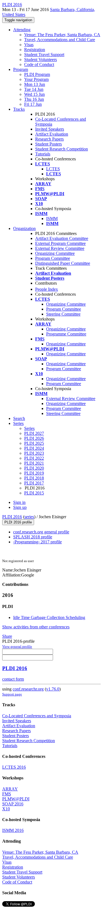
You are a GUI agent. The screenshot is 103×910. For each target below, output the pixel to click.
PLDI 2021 (34, 463)
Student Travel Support (44, 54)
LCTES (53, 168)
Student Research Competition (61, 149)
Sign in (19, 502)
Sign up (20, 507)
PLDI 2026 (34, 438)
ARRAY (10, 789)
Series (29, 428)
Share (7, 636)
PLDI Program (37, 74)
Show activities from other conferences (35, 627)
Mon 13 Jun (34, 84)
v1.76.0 (52, 689)
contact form (13, 679)
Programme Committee (66, 334)
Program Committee (52, 258)
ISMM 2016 (13, 830)
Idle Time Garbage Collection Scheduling (49, 617)
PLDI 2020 (34, 468)
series (29, 516)
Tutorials (42, 154)
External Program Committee (60, 243)
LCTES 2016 (14, 767)
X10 (6, 808)
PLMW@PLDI (15, 799)
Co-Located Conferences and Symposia (36, 715)
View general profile (17, 646)
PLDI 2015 (34, 493)
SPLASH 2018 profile (32, 537)
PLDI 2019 (34, 473)
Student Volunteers (40, 59)
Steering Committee (63, 314)
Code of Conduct (39, 64)
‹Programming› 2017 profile (37, 541)
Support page (12, 694)
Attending (21, 29)
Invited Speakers (49, 129)
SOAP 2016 (12, 803)
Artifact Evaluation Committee (61, 238)
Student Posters (48, 144)
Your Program (36, 79)
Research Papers (49, 139)
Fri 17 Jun (33, 104)
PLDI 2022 (34, 458)
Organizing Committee (55, 253)
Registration (34, 49)
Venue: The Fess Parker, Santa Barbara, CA (62, 34)
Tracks (19, 109)
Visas (29, 44)
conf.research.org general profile (41, 532)
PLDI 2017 (34, 483)
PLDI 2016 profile (18, 522)
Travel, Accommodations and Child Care (59, 39)
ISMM (52, 218)
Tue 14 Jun (33, 89)
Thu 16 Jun (34, 99)
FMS (6, 794)
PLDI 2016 (12, 516)
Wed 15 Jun (34, 94)
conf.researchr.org (28, 689)
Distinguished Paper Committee (62, 263)
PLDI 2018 (34, 478)
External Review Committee (59, 248)
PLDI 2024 (34, 448)
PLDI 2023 (34, 453)
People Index (46, 289)
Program (20, 69)
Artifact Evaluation (51, 134)
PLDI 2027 (34, 433)
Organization (24, 228)
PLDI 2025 (34, 443)
